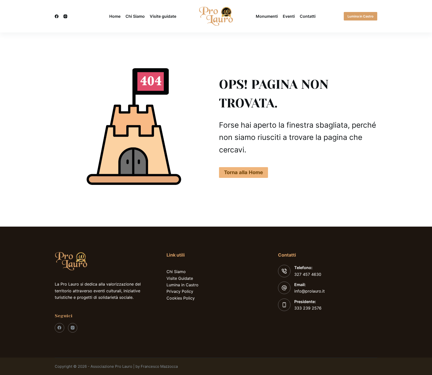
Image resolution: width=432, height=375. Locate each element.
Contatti (308, 16)
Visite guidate (163, 16)
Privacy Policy (179, 291)
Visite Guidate (179, 278)
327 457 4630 (307, 274)
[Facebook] (56, 16)
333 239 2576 (308, 308)
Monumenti (267, 16)
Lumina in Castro (361, 16)
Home (114, 16)
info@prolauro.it (309, 291)
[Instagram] (65, 16)
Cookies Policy (180, 298)
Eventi (289, 16)
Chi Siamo (135, 16)
